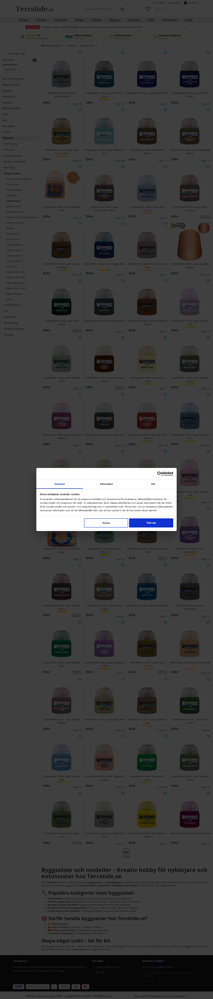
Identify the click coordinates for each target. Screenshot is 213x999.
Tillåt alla (151, 523)
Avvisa (106, 523)
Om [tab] (153, 484)
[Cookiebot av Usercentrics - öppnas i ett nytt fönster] (159, 474)
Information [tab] (106, 484)
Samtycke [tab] (59, 484)
